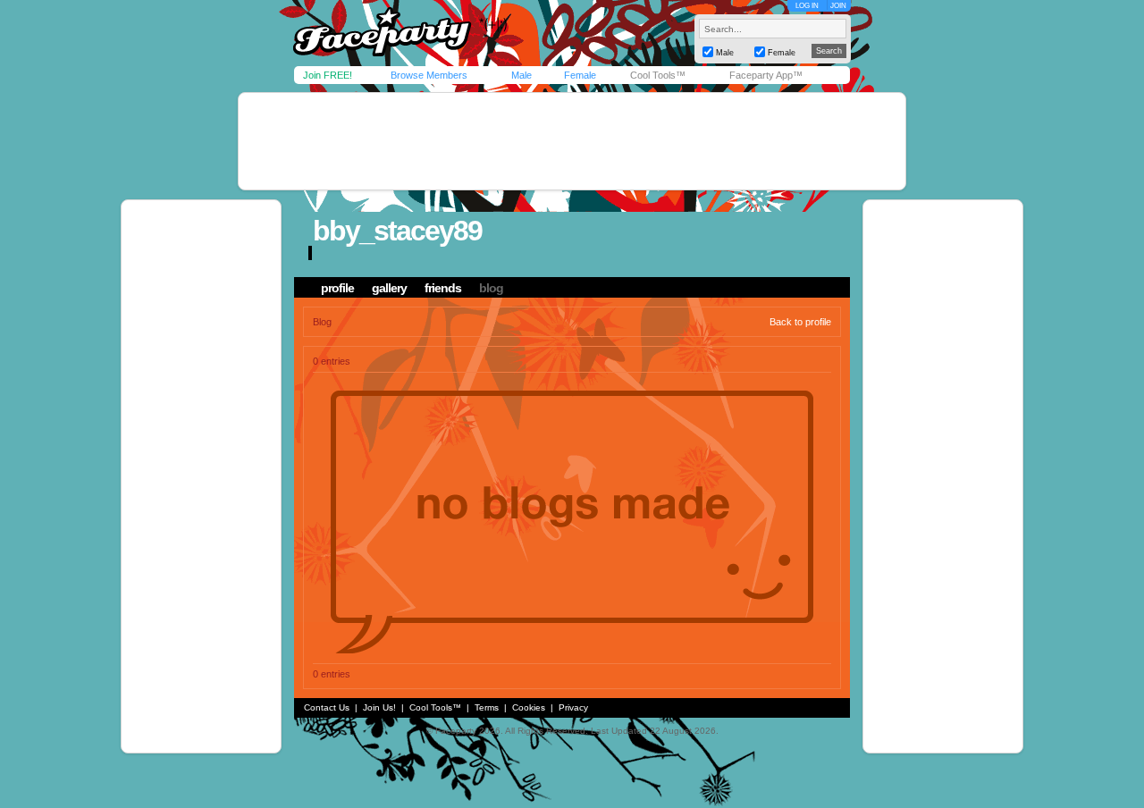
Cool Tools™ (658, 75)
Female (580, 75)
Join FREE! (327, 75)
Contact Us (326, 707)
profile (337, 288)
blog (491, 288)
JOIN (838, 6)
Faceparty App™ (766, 75)
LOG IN (807, 6)
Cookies (528, 707)
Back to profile (800, 321)
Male (521, 75)
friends (443, 288)
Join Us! (379, 707)
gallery (389, 288)
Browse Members (429, 75)
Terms (487, 707)
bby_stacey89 (397, 231)
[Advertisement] (572, 141)
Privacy (573, 707)
